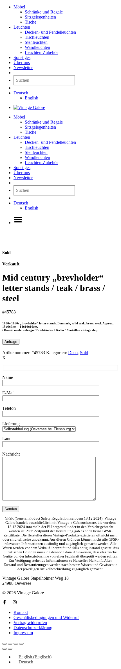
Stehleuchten (36, 42)
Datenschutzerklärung (33, 627)
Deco (73, 352)
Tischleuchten (37, 37)
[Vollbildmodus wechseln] (10, 644)
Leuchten (22, 27)
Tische (30, 22)
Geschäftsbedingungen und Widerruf (46, 617)
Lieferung (11, 423)
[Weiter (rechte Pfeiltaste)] (10, 649)
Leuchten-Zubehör (41, 52)
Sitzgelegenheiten (40, 17)
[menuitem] (21, 92)
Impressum (23, 632)
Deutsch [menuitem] (26, 661)
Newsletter (23, 67)
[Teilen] (16, 644)
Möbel (19, 6)
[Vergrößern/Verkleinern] (4, 644)
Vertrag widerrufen (30, 622)
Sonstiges (22, 57)
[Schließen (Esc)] (21, 644)
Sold (84, 352)
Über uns (22, 62)
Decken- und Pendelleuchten (50, 32)
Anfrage (11, 342)
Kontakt (21, 612)
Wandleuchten (37, 47)
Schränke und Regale (44, 12)
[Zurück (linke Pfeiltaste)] (4, 649)
